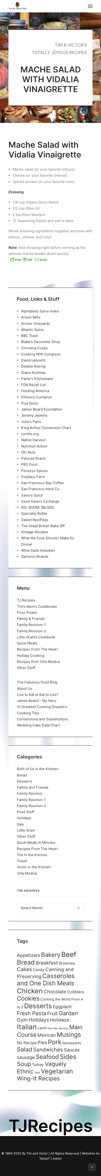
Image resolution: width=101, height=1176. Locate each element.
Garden (68, 1013)
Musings (69, 1034)
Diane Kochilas (33, 372)
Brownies (67, 963)
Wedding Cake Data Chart (38, 725)
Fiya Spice (29, 403)
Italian (27, 1027)
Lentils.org (30, 434)
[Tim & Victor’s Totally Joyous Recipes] (17, 6)
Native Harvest (33, 440)
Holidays (24, 818)
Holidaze (59, 1020)
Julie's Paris (31, 421)
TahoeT (44, 1158)
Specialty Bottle (34, 513)
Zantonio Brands (34, 556)
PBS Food (29, 464)
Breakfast (47, 963)
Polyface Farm (33, 477)
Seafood (47, 1056)
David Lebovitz (33, 360)
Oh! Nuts (28, 452)
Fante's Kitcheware (37, 378)
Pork (55, 1042)
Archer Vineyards (35, 323)
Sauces (72, 1050)
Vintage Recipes (34, 532)
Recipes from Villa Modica (38, 661)
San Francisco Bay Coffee (42, 483)
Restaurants (71, 1043)
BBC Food (29, 335)
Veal (37, 1072)
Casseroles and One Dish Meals (46, 979)
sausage (26, 1057)
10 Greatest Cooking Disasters (42, 706)
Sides (68, 1056)
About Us (24, 688)
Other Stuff (26, 667)
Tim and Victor (37, 1153)
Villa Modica (27, 873)
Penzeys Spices (34, 470)
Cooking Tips (28, 713)
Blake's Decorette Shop (40, 342)
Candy (38, 969)
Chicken (30, 991)
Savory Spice (32, 495)
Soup (24, 1063)
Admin (57, 1158)
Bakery (50, 954)
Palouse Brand (33, 458)
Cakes (24, 969)
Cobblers (75, 992)
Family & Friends (31, 618)
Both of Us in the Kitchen (37, 769)
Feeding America (35, 391)
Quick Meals (27, 643)
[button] (90, 6)
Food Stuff (25, 812)
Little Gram (26, 830)
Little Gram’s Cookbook (36, 637)
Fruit (52, 1013)
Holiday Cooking (30, 655)
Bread (22, 775)
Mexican (46, 1035)
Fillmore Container (36, 397)
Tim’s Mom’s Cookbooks (37, 606)
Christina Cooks (34, 348)
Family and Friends (32, 787)
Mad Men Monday (57, 1028)
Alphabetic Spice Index (40, 311)
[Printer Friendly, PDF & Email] (28, 259)
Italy (20, 824)
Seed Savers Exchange (40, 501)
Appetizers (28, 955)
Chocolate (55, 991)
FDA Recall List (33, 384)
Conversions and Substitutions (42, 719)
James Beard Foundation (41, 409)
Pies (42, 1042)
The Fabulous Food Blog (37, 682)
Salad (24, 1049)
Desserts (24, 781)
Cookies (28, 998)
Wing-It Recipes (38, 1078)
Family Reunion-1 (31, 624)
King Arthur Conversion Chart (46, 427)
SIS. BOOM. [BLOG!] (37, 507)
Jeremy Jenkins (34, 415)
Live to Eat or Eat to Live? (37, 694)
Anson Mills (30, 317)
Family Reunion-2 (31, 631)
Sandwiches (48, 1049)
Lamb (42, 1028)
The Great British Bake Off (43, 526)
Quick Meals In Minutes (36, 842)
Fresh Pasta (31, 1013)
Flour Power (27, 612)
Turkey (38, 1064)
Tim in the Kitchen (32, 855)
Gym (22, 1020)
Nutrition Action (34, 446)
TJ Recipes (26, 600)
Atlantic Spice (32, 329)
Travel (22, 861)
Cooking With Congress (41, 354)
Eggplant (62, 1006)
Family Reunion (30, 793)
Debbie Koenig (33, 366)
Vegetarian (57, 1071)
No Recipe (27, 1042)
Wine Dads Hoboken (38, 550)
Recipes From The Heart (37, 649)
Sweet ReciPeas (34, 520)
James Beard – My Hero (36, 700)
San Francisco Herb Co (40, 489)
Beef (68, 954)
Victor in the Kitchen (34, 867)
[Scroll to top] (92, 1167)
